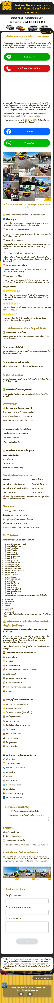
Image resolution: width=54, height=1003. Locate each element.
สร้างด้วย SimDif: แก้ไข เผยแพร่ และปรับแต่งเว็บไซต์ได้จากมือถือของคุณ (27, 989)
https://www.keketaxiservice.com (27, 959)
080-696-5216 (44, 47)
